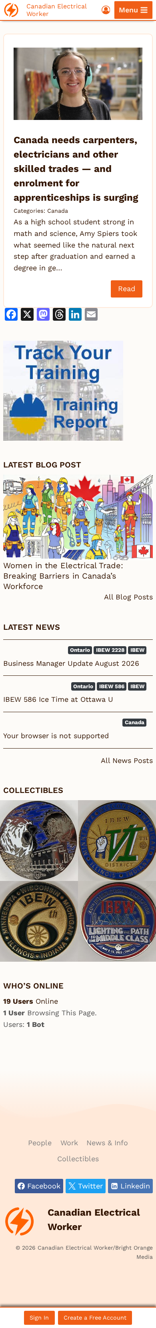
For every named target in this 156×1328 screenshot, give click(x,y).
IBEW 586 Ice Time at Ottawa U (58, 699)
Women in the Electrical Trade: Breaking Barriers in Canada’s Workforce (63, 576)
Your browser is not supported (56, 735)
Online (30, 1001)
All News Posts (127, 760)
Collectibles (78, 1158)
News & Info (107, 1142)
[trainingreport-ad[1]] (78, 391)
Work (69, 1142)
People (40, 1142)
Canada (57, 211)
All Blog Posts (128, 597)
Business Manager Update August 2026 (71, 663)
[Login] (106, 9)
